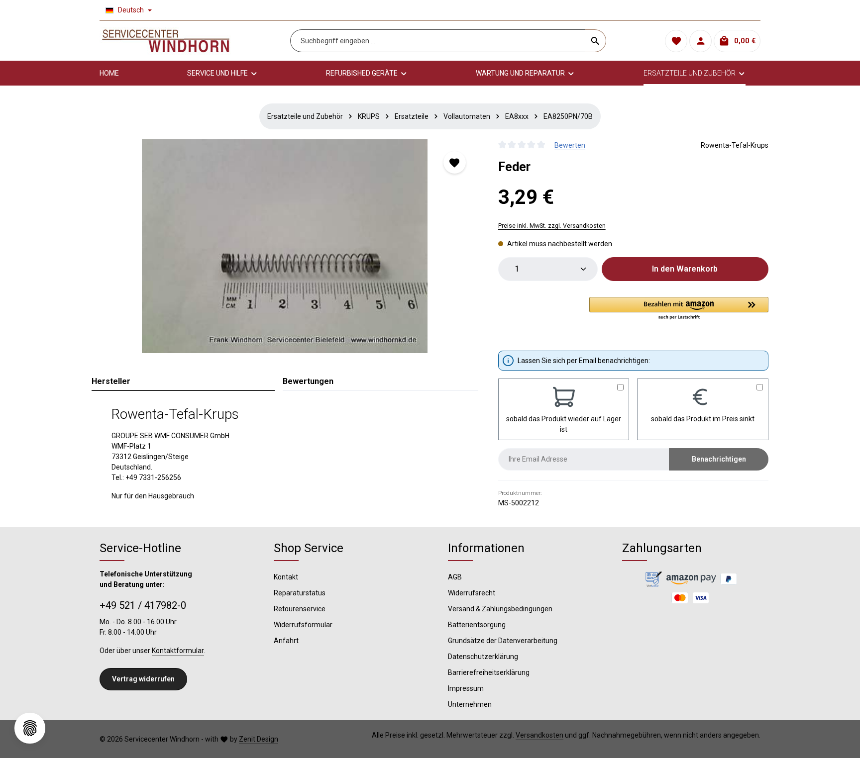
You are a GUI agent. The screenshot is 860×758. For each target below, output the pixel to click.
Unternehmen (470, 704)
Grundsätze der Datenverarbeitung (502, 641)
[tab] (183, 382)
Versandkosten (539, 735)
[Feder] (285, 246)
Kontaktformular (178, 651)
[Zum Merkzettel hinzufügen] (454, 162)
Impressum (466, 688)
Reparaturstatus (299, 593)
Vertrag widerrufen (143, 679)
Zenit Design (258, 739)
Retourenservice (299, 609)
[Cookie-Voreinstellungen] (30, 728)
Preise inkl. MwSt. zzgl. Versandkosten (552, 225)
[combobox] (437, 40)
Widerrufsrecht (471, 593)
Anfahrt (286, 641)
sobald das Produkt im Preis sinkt (702, 419)
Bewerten (569, 145)
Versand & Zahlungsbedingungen (500, 609)
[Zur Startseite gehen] (166, 41)
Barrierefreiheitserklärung (489, 672)
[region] (285, 246)
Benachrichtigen (719, 459)
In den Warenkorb (685, 269)
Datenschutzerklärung (483, 657)
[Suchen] (595, 40)
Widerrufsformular (303, 625)
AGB (455, 577)
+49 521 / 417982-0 (143, 605)
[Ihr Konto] (700, 41)
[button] (678, 309)
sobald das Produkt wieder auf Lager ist (563, 424)
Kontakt (286, 577)
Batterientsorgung (477, 625)
